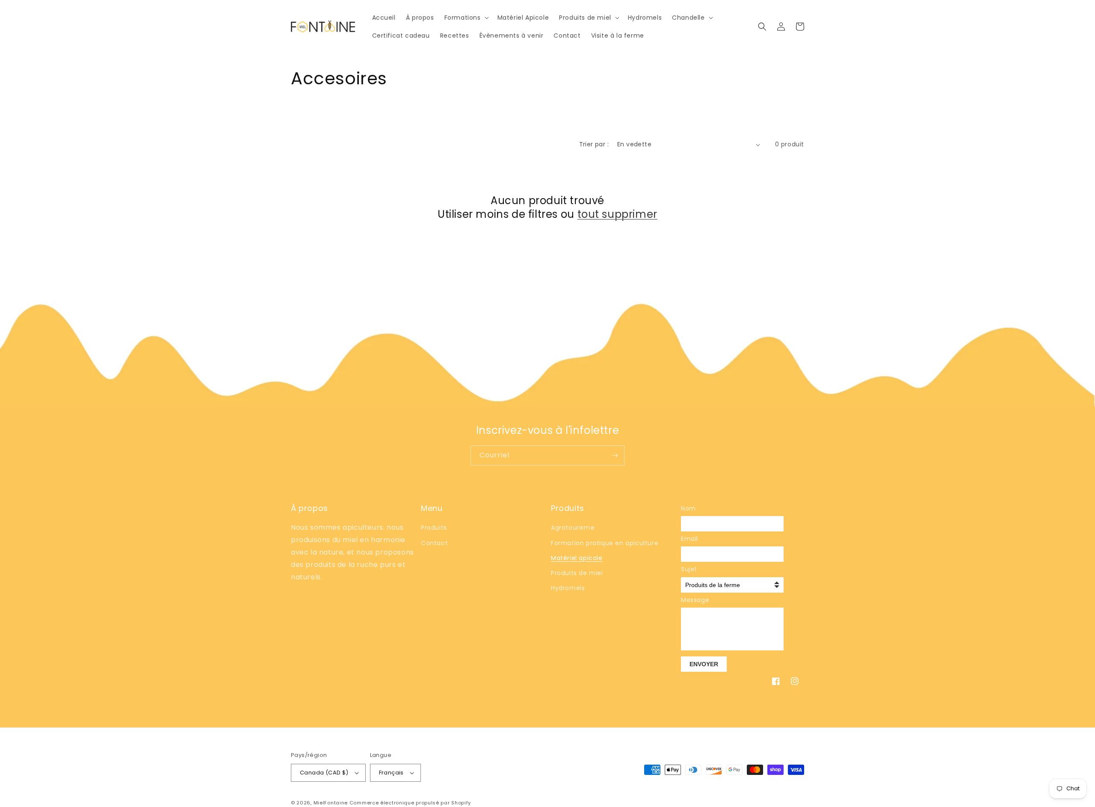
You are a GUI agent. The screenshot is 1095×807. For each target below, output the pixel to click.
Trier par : (594, 144)
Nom (688, 508)
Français (391, 772)
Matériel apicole (577, 558)
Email (689, 538)
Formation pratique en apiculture (604, 543)
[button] (465, 18)
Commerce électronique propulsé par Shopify (410, 802)
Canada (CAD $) (324, 772)
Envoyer (704, 664)
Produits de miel (577, 573)
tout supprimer (617, 214)
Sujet (689, 569)
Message (694, 600)
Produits (434, 527)
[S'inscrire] (614, 455)
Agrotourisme (573, 527)
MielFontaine (331, 802)
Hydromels (568, 588)
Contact (434, 543)
